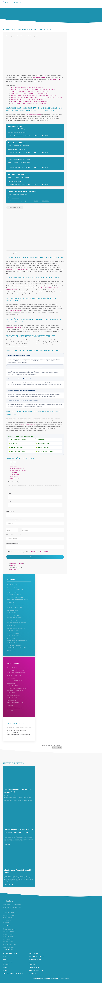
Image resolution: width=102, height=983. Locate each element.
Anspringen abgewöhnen (16, 670)
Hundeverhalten (13, 633)
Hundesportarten (14, 310)
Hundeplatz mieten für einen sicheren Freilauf (28, 99)
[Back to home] (16, 4)
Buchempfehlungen (14, 594)
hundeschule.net (43, 979)
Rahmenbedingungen (14, 645)
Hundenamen (12, 612)
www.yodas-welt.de (16, 181)
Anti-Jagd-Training (14, 675)
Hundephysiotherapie (15, 615)
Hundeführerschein (13, 327)
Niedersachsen (34, 953)
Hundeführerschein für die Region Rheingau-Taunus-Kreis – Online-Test (36, 97)
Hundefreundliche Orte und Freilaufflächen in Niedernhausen (34, 95)
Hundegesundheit (13, 695)
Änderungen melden (35, 556)
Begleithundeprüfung (15, 589)
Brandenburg (8, 962)
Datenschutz (64, 979)
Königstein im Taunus (18, 470)
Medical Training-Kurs (15, 703)
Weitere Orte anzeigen (14, 207)
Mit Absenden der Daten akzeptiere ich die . (28, 551)
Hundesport (11, 625)
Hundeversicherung (28, 424)
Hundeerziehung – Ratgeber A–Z (20, 439)
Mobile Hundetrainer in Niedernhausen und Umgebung (30, 91)
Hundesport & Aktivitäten (18, 451)
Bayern (6, 956)
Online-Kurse (65, 4)
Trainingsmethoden (33, 114)
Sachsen (32, 964)
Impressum (54, 979)
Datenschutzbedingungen (39, 551)
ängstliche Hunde (13, 584)
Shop (95, 4)
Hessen (5, 970)
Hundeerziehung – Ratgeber (82, 4)
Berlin (5, 959)
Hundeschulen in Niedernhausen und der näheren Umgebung (33, 89)
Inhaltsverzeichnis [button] (10, 85)
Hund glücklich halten (15, 605)
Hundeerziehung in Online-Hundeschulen (17, 731)
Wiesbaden (14, 472)
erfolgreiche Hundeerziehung (18, 600)
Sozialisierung (11, 346)
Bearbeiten (45, 135)
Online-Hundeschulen (50, 4)
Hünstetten (14, 478)
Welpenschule (55, 79)
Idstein (12, 464)
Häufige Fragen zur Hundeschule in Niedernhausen (29, 101)
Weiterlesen (7, 804)
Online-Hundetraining (15, 708)
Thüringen (32, 973)
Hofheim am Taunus (17, 468)
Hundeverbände (13, 630)
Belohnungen (12, 592)
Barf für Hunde (12, 587)
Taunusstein (14, 474)
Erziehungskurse (39, 77)
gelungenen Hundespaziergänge (19, 688)
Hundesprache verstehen (16, 623)
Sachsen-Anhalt (34, 967)
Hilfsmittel (11, 602)
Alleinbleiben (12, 667)
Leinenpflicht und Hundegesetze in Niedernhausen (29, 93)
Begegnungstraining (14, 680)
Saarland (32, 962)
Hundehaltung (12, 610)
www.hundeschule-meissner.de (19, 132)
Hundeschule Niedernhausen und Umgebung (27, 87)
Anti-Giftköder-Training (16, 673)
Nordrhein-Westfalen (36, 956)
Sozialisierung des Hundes (16, 647)
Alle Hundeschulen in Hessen (46, 451)
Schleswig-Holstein (36, 970)
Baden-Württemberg (10, 953)
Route (36, 135)
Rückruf (10, 710)
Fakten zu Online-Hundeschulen (19, 728)
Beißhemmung (12, 683)
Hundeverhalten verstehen (16, 269)
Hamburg (6, 967)
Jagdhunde (11, 638)
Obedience (11, 705)
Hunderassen (12, 620)
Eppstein (13, 462)
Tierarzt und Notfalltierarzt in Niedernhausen (28, 103)
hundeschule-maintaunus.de (18, 149)
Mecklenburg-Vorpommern (13, 973)
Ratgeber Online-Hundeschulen (18, 735)
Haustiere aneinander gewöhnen (15, 691)
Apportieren (11, 678)
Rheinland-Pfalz (35, 959)
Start (38, 4)
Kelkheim (13, 466)
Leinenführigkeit (13, 697)
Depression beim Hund (15, 597)
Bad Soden (14, 476)
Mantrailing (11, 700)
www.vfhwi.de (15, 198)
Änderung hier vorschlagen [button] (13, 481)
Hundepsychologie (43, 447)
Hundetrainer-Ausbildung (16, 628)
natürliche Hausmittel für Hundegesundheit (17, 641)
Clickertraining (13, 685)
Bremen (6, 964)
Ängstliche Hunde (9, 929)
